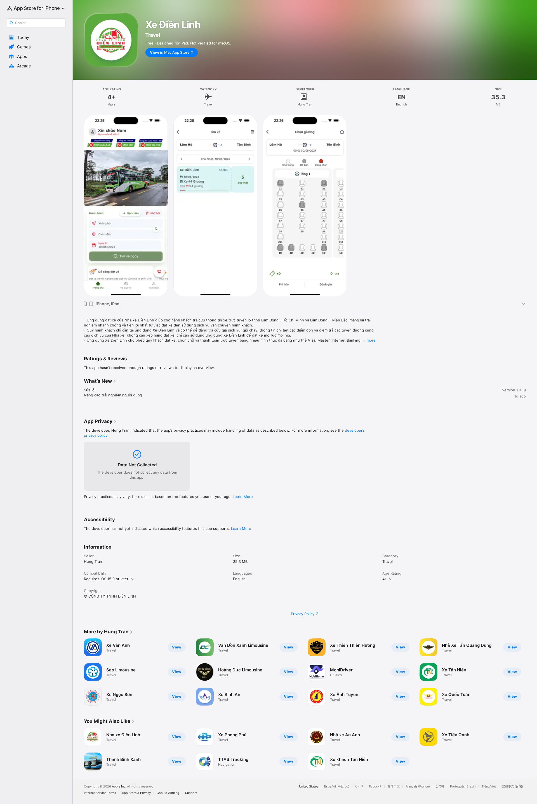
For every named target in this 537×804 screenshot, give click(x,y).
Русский (375, 786)
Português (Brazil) (463, 786)
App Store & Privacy (136, 792)
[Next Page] (531, 672)
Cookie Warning (168, 792)
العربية (359, 786)
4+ (384, 579)
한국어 (440, 786)
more (371, 340)
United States (308, 786)
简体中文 (393, 786)
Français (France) (418, 786)
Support (191, 792)
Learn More (243, 496)
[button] (36, 37)
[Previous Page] (78, 672)
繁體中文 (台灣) (512, 786)
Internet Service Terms (100, 792)
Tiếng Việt (489, 786)
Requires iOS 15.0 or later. (106, 579)
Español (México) (336, 786)
